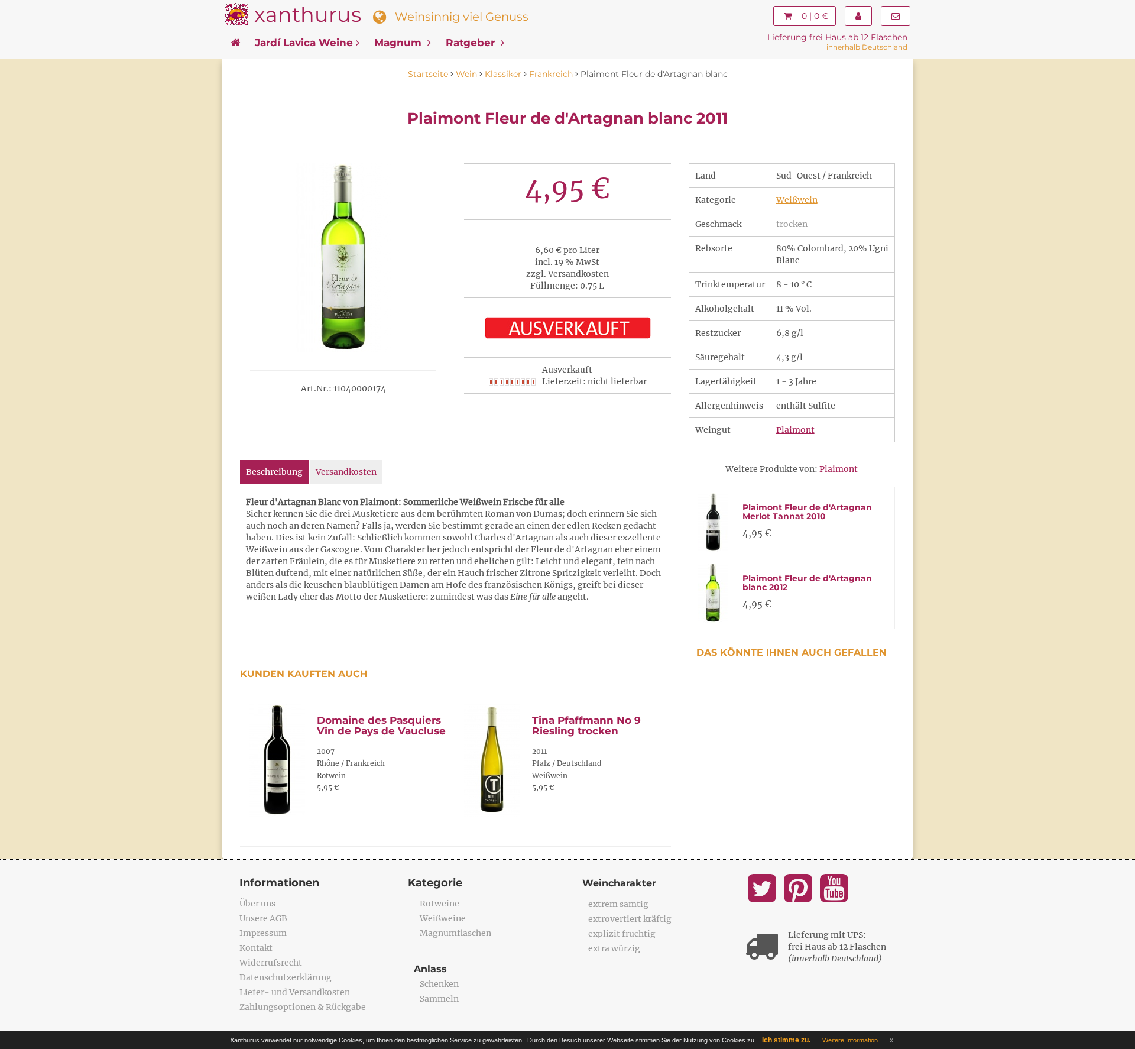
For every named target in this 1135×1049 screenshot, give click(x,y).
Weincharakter (619, 883)
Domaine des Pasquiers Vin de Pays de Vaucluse (381, 725)
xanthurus (307, 14)
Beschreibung (274, 472)
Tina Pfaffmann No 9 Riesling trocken (586, 725)
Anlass (430, 968)
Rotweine (439, 903)
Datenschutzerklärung (285, 977)
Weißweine (443, 918)
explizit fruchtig (622, 933)
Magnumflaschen (455, 933)
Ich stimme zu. (786, 1040)
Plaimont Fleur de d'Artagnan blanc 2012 (807, 583)
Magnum (399, 42)
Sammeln (439, 998)
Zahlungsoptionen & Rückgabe (302, 1007)
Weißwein (797, 200)
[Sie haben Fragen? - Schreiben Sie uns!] (895, 16)
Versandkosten (346, 472)
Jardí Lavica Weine (304, 42)
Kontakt (256, 948)
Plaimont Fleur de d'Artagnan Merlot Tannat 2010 (807, 512)
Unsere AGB (263, 918)
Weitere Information (850, 1040)
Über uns (257, 903)
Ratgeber (472, 42)
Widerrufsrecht (270, 962)
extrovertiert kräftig (630, 919)
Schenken (439, 984)
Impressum (263, 933)
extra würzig (614, 948)
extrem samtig (618, 904)
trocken (792, 224)
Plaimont (795, 430)
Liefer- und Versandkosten (294, 992)
